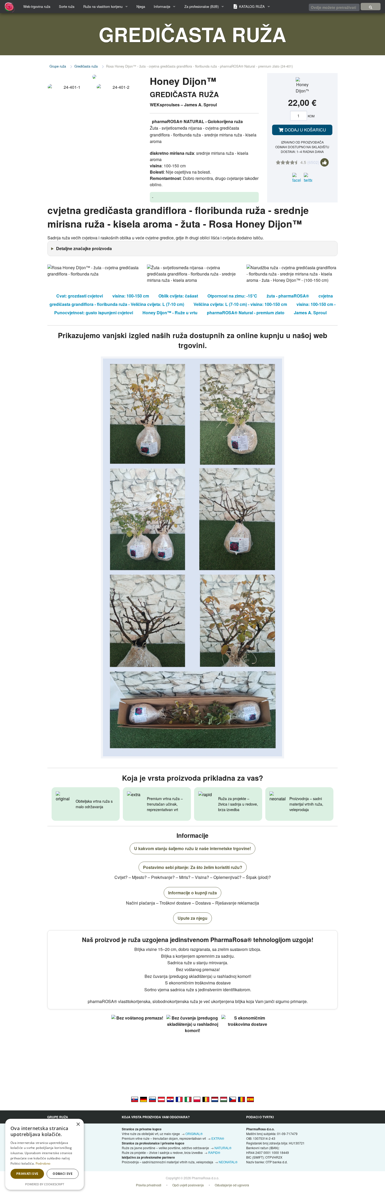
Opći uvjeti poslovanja (188, 1185)
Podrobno (43, 1163)
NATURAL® (223, 1148)
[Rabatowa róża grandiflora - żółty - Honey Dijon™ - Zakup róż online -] (197, 1099)
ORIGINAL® (194, 1133)
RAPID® (214, 1152)
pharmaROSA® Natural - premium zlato (245, 313)
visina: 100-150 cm (130, 296)
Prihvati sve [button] (27, 1173)
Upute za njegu (192, 918)
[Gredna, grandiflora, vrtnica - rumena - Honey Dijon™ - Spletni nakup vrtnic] (152, 1099)
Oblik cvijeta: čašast (178, 296)
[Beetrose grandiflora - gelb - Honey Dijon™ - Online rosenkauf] (143, 1099)
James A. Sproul (310, 313)
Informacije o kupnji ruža (192, 893)
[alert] (44, 1154)
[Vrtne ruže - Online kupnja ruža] (371, 6)
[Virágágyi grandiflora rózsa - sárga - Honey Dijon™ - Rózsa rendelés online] (223, 1099)
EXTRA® (217, 1138)
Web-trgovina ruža (36, 6)
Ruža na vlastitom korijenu (103, 6)
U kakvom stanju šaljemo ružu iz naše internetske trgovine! (192, 848)
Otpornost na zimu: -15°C (232, 296)
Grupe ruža (58, 66)
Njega (140, 6)
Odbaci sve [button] (63, 1173)
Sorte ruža (66, 6)
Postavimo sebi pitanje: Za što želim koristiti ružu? (192, 867)
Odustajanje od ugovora (232, 1185)
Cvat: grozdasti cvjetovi (79, 296)
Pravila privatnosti (148, 1185)
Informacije (162, 6)
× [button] (78, 1124)
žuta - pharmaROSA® (288, 296)
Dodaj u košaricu (305, 130)
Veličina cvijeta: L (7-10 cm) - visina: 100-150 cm (240, 304)
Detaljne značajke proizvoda (84, 248)
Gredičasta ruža (86, 66)
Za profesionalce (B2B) (201, 6)
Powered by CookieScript (44, 1184)
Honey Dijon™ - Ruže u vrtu (169, 313)
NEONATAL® (228, 1162)
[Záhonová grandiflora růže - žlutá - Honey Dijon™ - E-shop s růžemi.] (232, 1099)
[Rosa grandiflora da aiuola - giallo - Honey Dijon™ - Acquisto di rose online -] (188, 1099)
